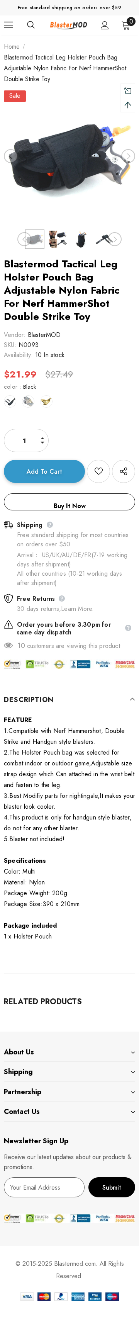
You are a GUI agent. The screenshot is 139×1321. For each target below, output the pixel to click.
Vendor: (14, 334)
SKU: (10, 344)
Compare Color (108, 193)
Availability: (18, 354)
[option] (69, 156)
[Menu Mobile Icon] (8, 25)
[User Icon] (105, 25)
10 (21, 645)
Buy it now (70, 506)
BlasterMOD (44, 334)
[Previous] (11, 156)
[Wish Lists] (98, 471)
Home (12, 46)
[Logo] (68, 25)
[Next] (128, 156)
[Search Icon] (38, 25)
